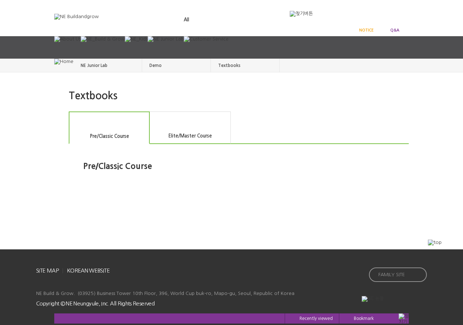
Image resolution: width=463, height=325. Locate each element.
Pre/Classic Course (109, 136)
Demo (155, 65)
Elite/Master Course (190, 136)
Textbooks (229, 65)
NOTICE (366, 30)
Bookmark (364, 318)
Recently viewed (316, 318)
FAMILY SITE (391, 274)
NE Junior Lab (94, 65)
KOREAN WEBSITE (88, 270)
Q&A (394, 30)
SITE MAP (47, 270)
